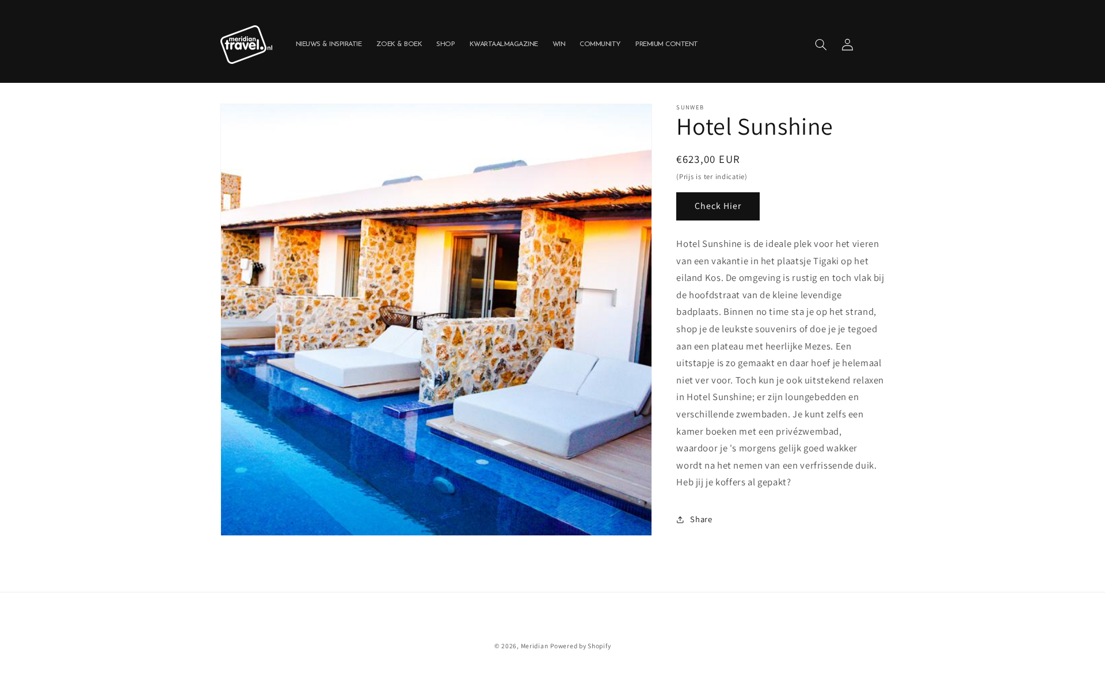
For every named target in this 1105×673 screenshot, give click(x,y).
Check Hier (718, 206)
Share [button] (701, 519)
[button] (820, 44)
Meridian (534, 645)
